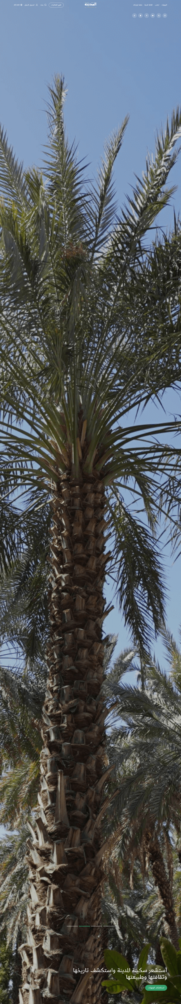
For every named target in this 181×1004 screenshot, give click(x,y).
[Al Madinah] (90, 5)
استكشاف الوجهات (156, 987)
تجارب (157, 5)
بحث (41, 5)
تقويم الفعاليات (56, 5)
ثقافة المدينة (148, 5)
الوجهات (164, 5)
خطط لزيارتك (137, 5)
